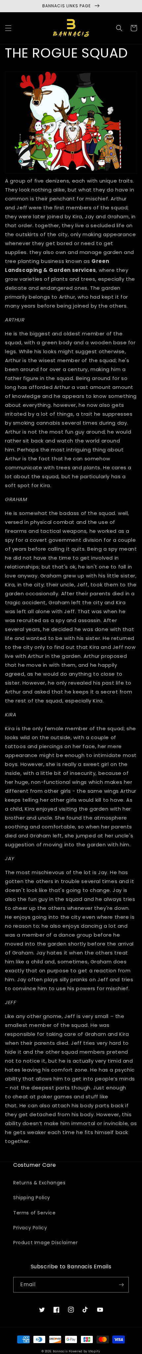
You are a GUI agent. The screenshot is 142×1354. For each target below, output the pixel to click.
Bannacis (60, 1351)
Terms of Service (34, 1212)
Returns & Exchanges (39, 1182)
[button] (8, 28)
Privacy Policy (30, 1227)
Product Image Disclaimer (45, 1242)
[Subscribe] (121, 1284)
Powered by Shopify (84, 1351)
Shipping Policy (31, 1197)
